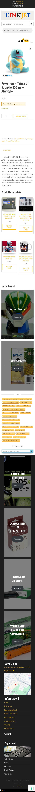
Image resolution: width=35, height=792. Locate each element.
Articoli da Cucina (15, 141)
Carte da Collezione (11, 440)
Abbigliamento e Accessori (13, 409)
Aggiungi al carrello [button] (9, 227)
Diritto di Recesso (9, 717)
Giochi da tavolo (10, 413)
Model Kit (8, 430)
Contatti (6, 702)
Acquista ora (17, 317)
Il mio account (8, 706)
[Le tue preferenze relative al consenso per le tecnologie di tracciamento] (31, 788)
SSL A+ (20, 786)
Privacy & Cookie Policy (10, 713)
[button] (30, 49)
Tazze (20, 430)
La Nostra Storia (9, 728)
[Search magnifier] (31, 451)
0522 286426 (19, 1)
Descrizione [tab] (7, 150)
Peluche (7, 437)
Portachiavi (22, 433)
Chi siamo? (7, 725)
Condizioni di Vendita (10, 721)
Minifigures (8, 433)
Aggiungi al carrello (21, 116)
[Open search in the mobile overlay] (17, 30)
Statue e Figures (10, 402)
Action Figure (23, 406)
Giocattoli (26, 426)
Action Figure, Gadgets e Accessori (17, 399)
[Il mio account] (19, 40)
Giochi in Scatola (10, 426)
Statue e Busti (9, 416)
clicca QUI (20, 4)
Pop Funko (8, 406)
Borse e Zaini (19, 437)
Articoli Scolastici (11, 420)
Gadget (25, 413)
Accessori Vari (23, 139)
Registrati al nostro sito (11, 710)
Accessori (17, 139)
